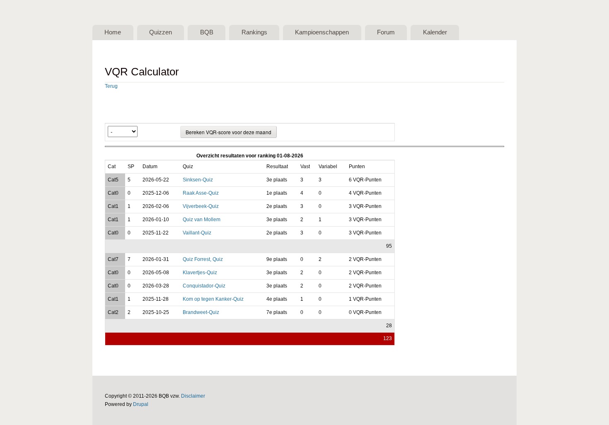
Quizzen (160, 32)
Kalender (435, 32)
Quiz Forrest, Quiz (203, 259)
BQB (206, 32)
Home (112, 32)
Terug (111, 86)
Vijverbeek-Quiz (201, 206)
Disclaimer (193, 396)
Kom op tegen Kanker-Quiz (213, 299)
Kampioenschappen (322, 32)
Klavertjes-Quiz (200, 272)
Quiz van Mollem (201, 219)
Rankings (254, 32)
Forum (386, 32)
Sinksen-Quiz (198, 180)
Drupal (140, 404)
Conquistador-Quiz (204, 286)
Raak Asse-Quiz (201, 193)
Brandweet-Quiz (201, 312)
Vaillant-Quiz (197, 233)
